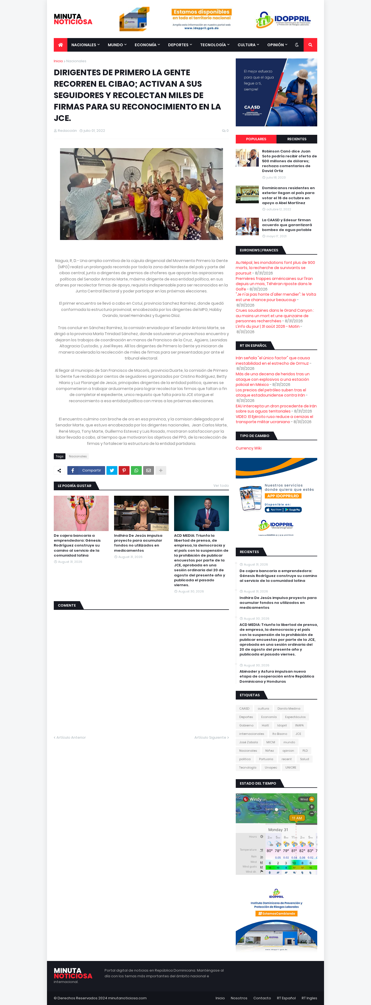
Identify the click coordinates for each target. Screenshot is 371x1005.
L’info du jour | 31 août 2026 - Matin (268, 326)
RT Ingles (309, 998)
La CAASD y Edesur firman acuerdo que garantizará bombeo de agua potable (287, 225)
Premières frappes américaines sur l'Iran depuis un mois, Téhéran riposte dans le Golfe (274, 284)
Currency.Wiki (249, 448)
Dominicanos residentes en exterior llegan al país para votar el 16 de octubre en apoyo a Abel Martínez (288, 195)
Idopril (282, 725)
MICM (270, 742)
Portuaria (266, 759)
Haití (265, 725)
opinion (288, 750)
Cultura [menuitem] (247, 45)
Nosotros (239, 998)
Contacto (262, 998)
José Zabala (248, 742)
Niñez (269, 750)
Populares (256, 139)
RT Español (286, 998)
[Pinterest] (124, 470)
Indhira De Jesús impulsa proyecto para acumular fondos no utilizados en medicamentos (138, 543)
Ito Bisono (279, 734)
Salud (304, 759)
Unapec (271, 767)
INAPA (299, 725)
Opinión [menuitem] (275, 45)
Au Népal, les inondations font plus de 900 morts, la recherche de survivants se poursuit (275, 268)
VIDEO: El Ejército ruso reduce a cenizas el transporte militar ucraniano (274, 419)
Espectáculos (295, 717)
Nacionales (76, 61)
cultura (263, 708)
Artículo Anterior (71, 737)
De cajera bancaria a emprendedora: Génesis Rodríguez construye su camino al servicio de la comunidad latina (77, 545)
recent (287, 759)
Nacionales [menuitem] (83, 45)
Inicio (58, 61)
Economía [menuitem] (145, 45)
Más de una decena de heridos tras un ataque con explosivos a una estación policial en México (273, 379)
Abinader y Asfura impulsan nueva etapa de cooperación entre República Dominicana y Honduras (277, 676)
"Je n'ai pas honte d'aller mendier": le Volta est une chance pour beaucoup (276, 297)
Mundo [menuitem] (115, 45)
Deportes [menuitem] (178, 45)
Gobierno (246, 725)
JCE (298, 734)
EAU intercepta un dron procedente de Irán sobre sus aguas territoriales (276, 408)
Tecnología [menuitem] (213, 45)
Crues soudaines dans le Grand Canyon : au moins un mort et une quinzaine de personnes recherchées (275, 316)
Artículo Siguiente (210, 737)
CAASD (244, 708)
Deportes (246, 717)
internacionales (251, 734)
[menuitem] (60, 45)
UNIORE (290, 767)
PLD (305, 750)
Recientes (296, 139)
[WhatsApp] (136, 470)
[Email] (148, 470)
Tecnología (247, 767)
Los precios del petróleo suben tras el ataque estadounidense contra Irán (271, 392)
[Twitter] (111, 470)
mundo (289, 742)
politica (245, 759)
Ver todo (221, 485)
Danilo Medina (289, 708)
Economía (269, 717)
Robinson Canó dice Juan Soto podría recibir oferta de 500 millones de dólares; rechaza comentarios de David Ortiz (289, 161)
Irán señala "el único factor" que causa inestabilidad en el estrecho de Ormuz (273, 360)
